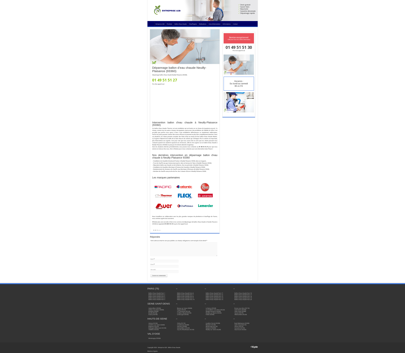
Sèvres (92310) (238, 326)
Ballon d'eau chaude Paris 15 (214, 299)
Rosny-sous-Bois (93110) (241, 308)
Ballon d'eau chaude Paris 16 (243, 293)
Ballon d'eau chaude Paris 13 (214, 296)
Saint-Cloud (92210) (240, 325)
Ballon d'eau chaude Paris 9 (185, 298)
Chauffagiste (193, 24)
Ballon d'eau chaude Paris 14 (214, 298)
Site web (153, 269)
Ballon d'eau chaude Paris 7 (185, 295)
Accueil (151, 24)
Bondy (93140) (152, 313)
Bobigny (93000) (153, 311)
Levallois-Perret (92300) (213, 323)
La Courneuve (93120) (183, 311)
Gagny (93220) (181, 310)
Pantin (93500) (210, 314)
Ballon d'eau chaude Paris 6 (185, 293)
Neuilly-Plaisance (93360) (213, 311)
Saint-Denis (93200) (240, 310)
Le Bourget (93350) (183, 314)
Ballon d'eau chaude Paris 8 (185, 296)
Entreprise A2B (160, 24)
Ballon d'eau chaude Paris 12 (214, 295)
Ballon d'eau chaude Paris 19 (243, 298)
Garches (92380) (182, 326)
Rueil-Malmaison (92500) (241, 323)
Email (152, 264)
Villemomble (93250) (240, 314)
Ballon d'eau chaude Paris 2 (156, 295)
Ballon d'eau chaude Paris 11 (214, 293)
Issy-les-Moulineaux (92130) (185, 329)
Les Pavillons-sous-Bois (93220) (215, 310)
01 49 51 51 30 (239, 47)
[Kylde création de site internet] (254, 348)
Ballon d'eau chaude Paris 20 (243, 299)
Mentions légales (152, 351)
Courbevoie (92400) (183, 325)
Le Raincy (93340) (211, 308)
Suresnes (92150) (239, 328)
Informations (227, 24)
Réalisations (202, 24)
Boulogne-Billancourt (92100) (157, 328)
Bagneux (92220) (153, 326)
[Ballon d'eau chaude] (168, 13)
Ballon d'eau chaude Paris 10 (185, 299)
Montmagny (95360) (154, 338)
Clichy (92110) (181, 323)
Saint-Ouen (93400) (240, 311)
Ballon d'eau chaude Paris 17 (243, 295)
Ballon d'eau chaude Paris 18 (243, 296)
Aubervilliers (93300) (154, 308)
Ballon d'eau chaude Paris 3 (156, 296)
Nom (152, 259)
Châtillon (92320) (153, 329)
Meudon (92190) (211, 325)
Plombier (169, 24)
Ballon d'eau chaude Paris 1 (156, 293)
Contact (235, 24)
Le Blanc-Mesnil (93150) (184, 313)
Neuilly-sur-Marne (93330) (213, 313)
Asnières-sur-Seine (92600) (156, 325)
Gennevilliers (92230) (183, 328)
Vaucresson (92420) (240, 329)
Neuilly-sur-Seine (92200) (213, 329)
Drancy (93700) (153, 314)
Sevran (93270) (238, 313)
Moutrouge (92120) (211, 326)
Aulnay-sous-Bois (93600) (156, 310)
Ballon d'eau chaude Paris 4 (156, 298)
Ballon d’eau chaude (181, 24)
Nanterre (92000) (211, 328)
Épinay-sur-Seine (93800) (184, 308)
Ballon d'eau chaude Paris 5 (156, 299)
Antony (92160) (153, 323)
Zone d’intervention (214, 24)
